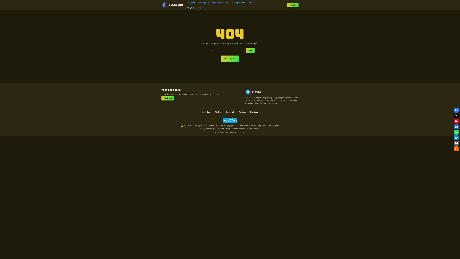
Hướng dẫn (204, 2)
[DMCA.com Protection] (230, 120)
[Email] (456, 143)
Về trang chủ (230, 58)
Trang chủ (191, 2)
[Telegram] (456, 137)
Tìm (250, 50)
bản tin (252, 2)
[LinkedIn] (456, 126)
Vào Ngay (168, 98)
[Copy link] (456, 148)
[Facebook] (456, 110)
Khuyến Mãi (230, 112)
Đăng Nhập (191, 8)
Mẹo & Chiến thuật (220, 2)
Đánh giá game (238, 2)
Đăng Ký (293, 5)
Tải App (202, 8)
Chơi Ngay (254, 112)
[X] (456, 115)
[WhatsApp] (456, 132)
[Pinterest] (456, 121)
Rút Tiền (218, 112)
